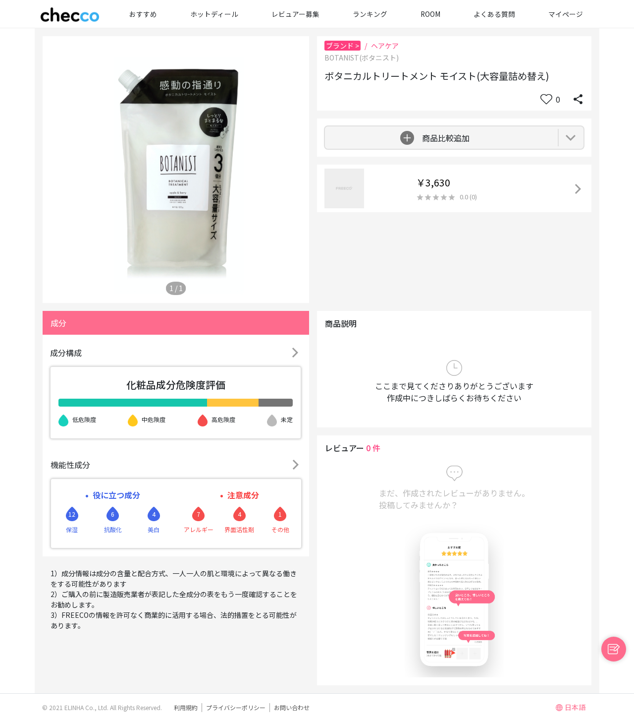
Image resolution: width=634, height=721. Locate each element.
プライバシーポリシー (235, 707)
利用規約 (186, 707)
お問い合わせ (292, 707)
